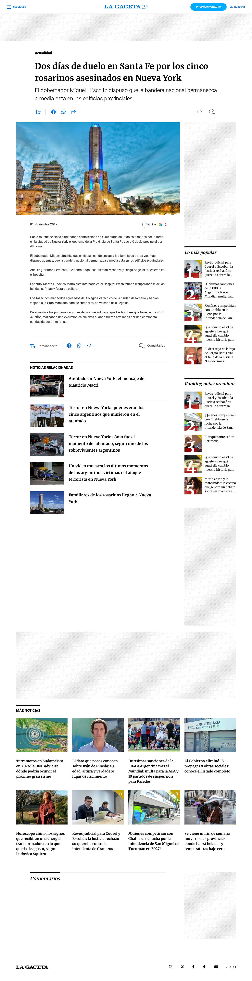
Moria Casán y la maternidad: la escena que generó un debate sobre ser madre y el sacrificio (220, 487)
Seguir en (151, 224)
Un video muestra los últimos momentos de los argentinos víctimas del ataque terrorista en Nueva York (108, 472)
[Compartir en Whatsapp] (63, 112)
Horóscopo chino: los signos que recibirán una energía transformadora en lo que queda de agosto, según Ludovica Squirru (40, 843)
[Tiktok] (204, 967)
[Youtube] (216, 967)
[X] (182, 967)
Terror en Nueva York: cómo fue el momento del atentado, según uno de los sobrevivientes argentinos (108, 443)
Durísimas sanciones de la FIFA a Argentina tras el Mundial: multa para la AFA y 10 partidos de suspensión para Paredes (219, 296)
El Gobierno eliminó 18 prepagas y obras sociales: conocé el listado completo (207, 766)
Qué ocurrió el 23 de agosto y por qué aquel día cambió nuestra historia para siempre (219, 335)
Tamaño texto (47, 346)
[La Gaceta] (126, 7)
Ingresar (239, 6)
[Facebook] (193, 967)
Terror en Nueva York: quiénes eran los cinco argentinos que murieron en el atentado (106, 414)
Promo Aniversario (208, 6)
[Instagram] (170, 967)
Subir (233, 967)
